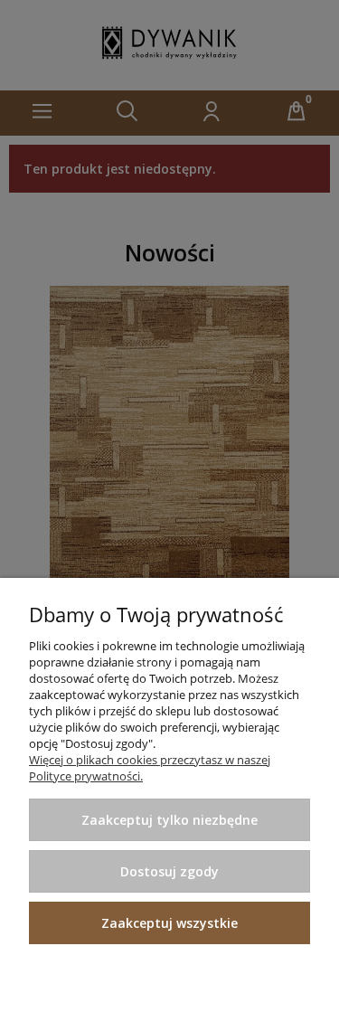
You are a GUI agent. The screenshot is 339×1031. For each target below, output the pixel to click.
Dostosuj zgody (169, 871)
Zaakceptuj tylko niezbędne (169, 819)
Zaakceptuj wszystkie (169, 923)
